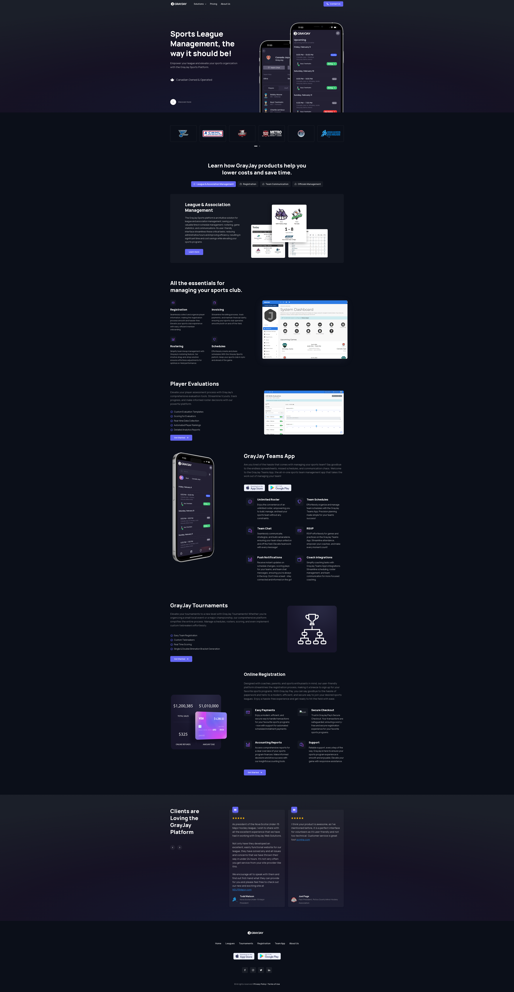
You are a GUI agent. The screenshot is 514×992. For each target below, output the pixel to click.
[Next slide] (179, 847)
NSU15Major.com (242, 889)
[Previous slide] (172, 847)
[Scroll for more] (173, 102)
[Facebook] (245, 970)
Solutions (199, 3)
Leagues (230, 943)
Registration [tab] (249, 184)
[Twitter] (261, 970)
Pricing (213, 3)
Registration (264, 943)
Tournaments (246, 943)
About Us (225, 3)
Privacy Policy (260, 984)
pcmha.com (303, 839)
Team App (280, 943)
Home (218, 943)
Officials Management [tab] (309, 184)
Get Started (179, 437)
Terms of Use (274, 984)
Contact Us (335, 4)
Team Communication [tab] (277, 184)
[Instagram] (253, 970)
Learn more (194, 252)
